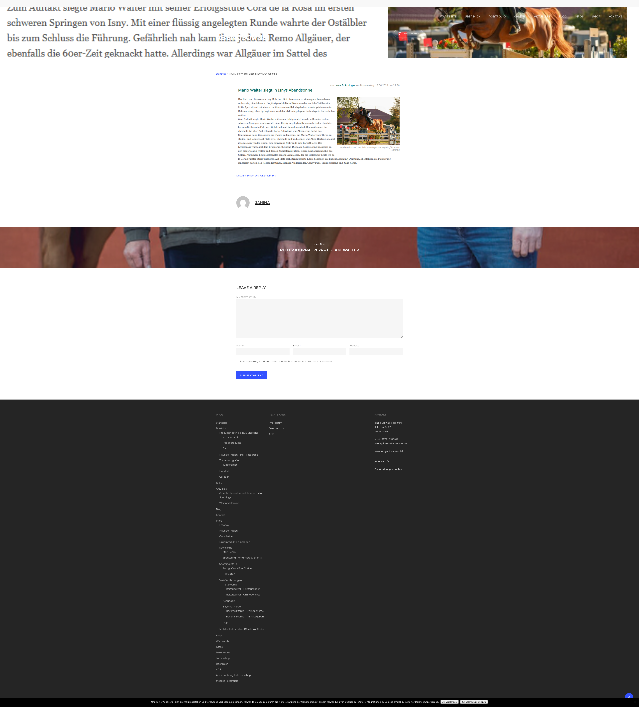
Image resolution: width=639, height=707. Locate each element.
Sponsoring (225, 547)
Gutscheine (226, 536)
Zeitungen (229, 600)
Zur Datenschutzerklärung (474, 702)
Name (240, 345)
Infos (219, 520)
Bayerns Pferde (232, 606)
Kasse (219, 646)
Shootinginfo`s (228, 564)
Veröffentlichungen (230, 580)
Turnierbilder (230, 464)
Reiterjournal (230, 584)
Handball (224, 471)
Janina (224, 45)
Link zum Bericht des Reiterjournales (256, 175)
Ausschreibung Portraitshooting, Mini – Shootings (241, 495)
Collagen (224, 476)
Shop (219, 635)
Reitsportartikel (231, 437)
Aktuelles (221, 488)
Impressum (275, 422)
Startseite (221, 73)
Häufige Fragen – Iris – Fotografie (238, 454)
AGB (218, 669)
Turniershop (223, 658)
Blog (218, 509)
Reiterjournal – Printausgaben (243, 588)
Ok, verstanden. (449, 702)
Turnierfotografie (229, 460)
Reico (226, 448)
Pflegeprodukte (232, 442)
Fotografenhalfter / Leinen (238, 568)
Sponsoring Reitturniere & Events (242, 557)
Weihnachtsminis (229, 503)
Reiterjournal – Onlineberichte (243, 594)
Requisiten (229, 573)
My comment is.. (246, 296)
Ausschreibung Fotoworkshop (233, 675)
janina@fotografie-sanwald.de (390, 443)
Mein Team (229, 552)
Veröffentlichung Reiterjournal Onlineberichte (285, 45)
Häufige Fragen (228, 530)
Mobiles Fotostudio (227, 680)
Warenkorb (222, 641)
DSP (225, 622)
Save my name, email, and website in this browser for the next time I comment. (286, 361)
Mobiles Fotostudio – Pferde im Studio (241, 629)
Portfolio (221, 428)
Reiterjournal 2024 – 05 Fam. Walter (319, 247)
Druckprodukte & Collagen (234, 542)
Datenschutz (276, 428)
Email (297, 345)
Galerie (220, 483)
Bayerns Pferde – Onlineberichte (245, 610)
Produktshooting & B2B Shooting (238, 432)
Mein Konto (223, 652)
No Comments (411, 33)
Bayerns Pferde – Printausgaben (245, 616)
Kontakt (220, 515)
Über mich (222, 663)
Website (354, 345)
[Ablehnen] (635, 702)
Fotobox (224, 525)
